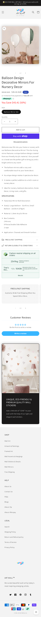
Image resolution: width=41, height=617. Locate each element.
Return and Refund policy (14, 537)
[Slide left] (15, 73)
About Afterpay (10, 512)
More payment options (21, 141)
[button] (2, 12)
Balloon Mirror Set (11, 112)
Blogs (7, 502)
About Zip (8, 507)
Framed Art (9, 451)
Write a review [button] (20, 333)
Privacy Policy (9, 547)
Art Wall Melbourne (22, 613)
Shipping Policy (10, 532)
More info (20, 275)
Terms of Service (11, 542)
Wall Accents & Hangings (14, 456)
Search (7, 527)
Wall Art (7, 441)
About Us (8, 486)
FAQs (6, 497)
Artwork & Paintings (12, 446)
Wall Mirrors (9, 467)
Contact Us (9, 492)
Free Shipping (10, 472)
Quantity (4, 117)
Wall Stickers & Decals (13, 462)
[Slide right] (25, 73)
